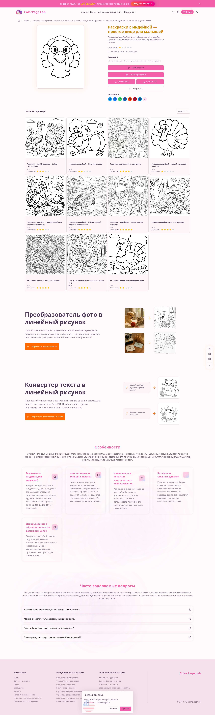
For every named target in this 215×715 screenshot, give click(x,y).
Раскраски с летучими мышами (69, 698)
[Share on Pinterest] (135, 99)
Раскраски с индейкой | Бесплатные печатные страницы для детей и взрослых (67, 20)
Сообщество (19, 688)
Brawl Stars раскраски (65, 688)
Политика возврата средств (26, 702)
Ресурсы (17, 691)
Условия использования (24, 695)
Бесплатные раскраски (109, 12)
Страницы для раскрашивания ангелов (73, 695)
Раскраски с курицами (65, 684)
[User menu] (197, 12)
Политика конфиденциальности (27, 698)
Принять (125, 709)
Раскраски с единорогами (67, 677)
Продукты (129, 12)
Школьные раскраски (65, 702)
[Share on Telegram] (140, 99)
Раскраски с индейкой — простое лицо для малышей (128, 20)
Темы (26, 20)
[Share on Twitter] (110, 99)
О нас (16, 677)
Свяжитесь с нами (22, 681)
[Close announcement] (199, 3)
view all (181, 111)
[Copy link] (145, 99)
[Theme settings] (173, 12)
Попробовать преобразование (44, 346)
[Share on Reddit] (130, 99)
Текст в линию (138, 68)
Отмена (113, 709)
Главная (84, 12)
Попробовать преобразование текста (47, 417)
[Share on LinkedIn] (125, 99)
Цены (93, 12)
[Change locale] (178, 12)
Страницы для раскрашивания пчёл (72, 691)
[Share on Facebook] (115, 99)
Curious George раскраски (67, 681)
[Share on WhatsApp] (120, 99)
